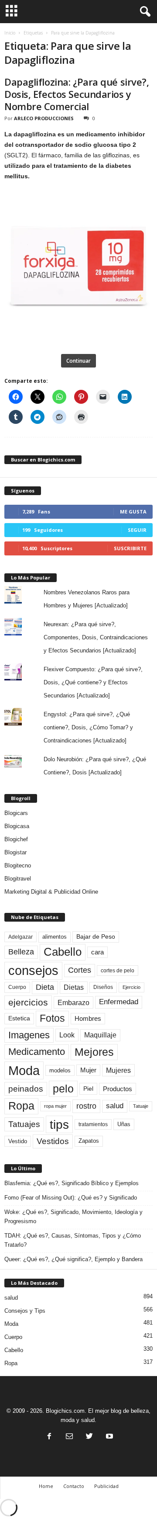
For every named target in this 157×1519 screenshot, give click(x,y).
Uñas (123, 1124)
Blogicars (16, 813)
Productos (117, 1088)
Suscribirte (130, 548)
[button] (143, 11)
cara (97, 952)
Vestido (17, 1141)
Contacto (73, 1486)
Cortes (79, 970)
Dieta (45, 987)
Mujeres (118, 1070)
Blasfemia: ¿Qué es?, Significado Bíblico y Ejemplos (71, 1183)
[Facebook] (49, 1437)
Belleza (21, 951)
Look (67, 1035)
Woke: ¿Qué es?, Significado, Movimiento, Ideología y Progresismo (73, 1216)
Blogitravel (17, 878)
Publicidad (106, 1486)
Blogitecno (17, 865)
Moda (24, 1070)
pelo (63, 1088)
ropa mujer (55, 1106)
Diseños (103, 987)
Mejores (94, 1052)
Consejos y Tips (24, 1310)
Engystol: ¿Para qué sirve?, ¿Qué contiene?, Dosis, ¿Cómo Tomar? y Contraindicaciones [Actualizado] (88, 727)
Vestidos (53, 1141)
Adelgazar (20, 937)
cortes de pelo (117, 971)
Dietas (74, 987)
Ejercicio (131, 987)
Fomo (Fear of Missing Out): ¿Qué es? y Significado (70, 1197)
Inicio (9, 33)
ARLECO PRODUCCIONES (44, 118)
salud (114, 1106)
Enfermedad (118, 1002)
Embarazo (73, 1002)
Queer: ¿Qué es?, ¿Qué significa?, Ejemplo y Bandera (73, 1259)
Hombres (88, 1018)
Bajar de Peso (95, 936)
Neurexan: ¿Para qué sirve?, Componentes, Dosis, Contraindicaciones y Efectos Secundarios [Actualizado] (96, 637)
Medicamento (36, 1051)
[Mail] (69, 1437)
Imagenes (29, 1035)
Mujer (88, 1070)
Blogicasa (16, 826)
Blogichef (16, 839)
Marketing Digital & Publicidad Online (51, 891)
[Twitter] (89, 1437)
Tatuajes (24, 1124)
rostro (86, 1105)
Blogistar (15, 852)
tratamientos (93, 1124)
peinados (25, 1088)
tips (59, 1124)
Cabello (63, 952)
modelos (60, 1070)
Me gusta (133, 511)
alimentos (54, 937)
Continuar (78, 360)
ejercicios (28, 1002)
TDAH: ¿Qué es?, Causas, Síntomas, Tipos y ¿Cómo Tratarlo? (72, 1240)
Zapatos (88, 1141)
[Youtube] (108, 1437)
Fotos (52, 1018)
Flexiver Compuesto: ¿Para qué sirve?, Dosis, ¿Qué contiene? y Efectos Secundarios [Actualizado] (93, 682)
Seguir (137, 530)
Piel (88, 1088)
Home (46, 1486)
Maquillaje (100, 1035)
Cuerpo (17, 987)
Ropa (21, 1106)
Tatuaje (140, 1106)
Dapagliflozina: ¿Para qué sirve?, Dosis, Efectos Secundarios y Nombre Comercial (76, 94)
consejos (33, 971)
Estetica (19, 1018)
